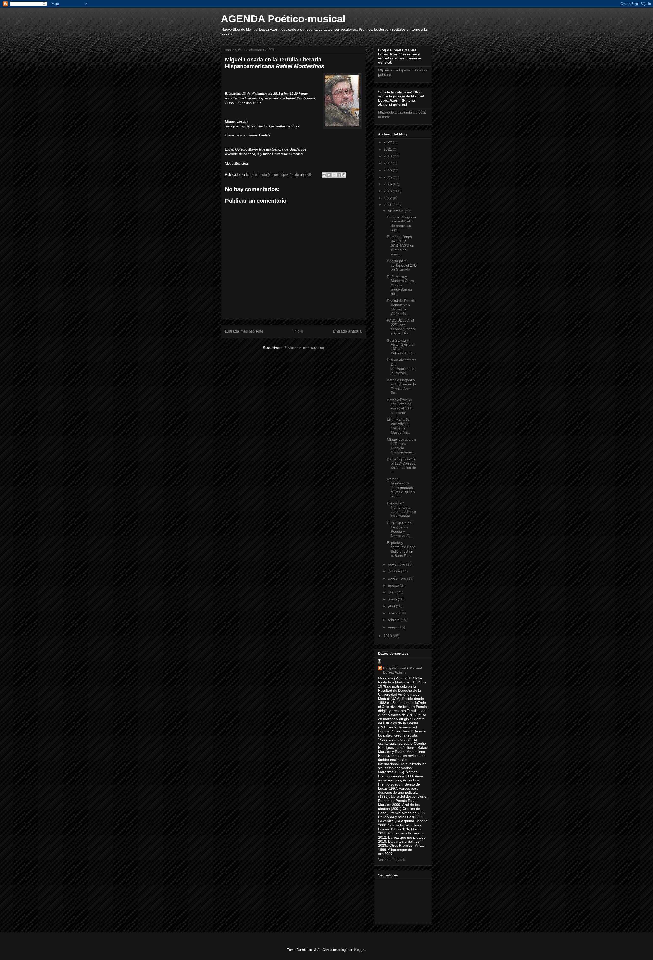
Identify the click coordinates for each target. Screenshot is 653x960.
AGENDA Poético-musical (283, 18)
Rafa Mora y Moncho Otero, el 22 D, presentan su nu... (401, 285)
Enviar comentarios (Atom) (304, 348)
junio (392, 592)
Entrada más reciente (244, 331)
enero (393, 627)
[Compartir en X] (333, 175)
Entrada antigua (347, 331)
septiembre (397, 578)
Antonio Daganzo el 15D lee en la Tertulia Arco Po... (401, 386)
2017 (388, 163)
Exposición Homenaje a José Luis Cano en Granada (401, 509)
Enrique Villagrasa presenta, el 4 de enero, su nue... (401, 223)
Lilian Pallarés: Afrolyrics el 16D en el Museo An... (398, 425)
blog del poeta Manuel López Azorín (402, 670)
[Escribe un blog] (329, 175)
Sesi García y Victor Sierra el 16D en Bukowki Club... (401, 346)
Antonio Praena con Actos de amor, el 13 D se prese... (399, 406)
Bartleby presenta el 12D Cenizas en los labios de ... (401, 465)
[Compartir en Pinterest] (343, 175)
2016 (388, 170)
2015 (388, 177)
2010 (388, 636)
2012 (388, 198)
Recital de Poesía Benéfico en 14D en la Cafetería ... (401, 306)
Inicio (298, 331)
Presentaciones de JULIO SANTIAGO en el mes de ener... (400, 245)
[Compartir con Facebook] (338, 175)
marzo (393, 613)
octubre (394, 571)
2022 (388, 142)
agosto (394, 585)
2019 (388, 156)
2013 (388, 191)
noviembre (397, 564)
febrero (394, 620)
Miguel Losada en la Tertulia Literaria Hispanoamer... (401, 445)
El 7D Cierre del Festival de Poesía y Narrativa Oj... (400, 529)
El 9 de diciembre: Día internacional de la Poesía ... (402, 366)
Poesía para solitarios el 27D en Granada (402, 265)
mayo (393, 599)
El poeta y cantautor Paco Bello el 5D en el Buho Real (401, 549)
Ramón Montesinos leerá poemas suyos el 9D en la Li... (401, 487)
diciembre (396, 211)
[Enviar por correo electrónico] (324, 175)
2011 (388, 205)
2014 (388, 184)
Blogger (359, 950)
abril (392, 606)
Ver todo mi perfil (391, 859)
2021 (388, 149)
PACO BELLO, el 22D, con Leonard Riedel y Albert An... (401, 326)
